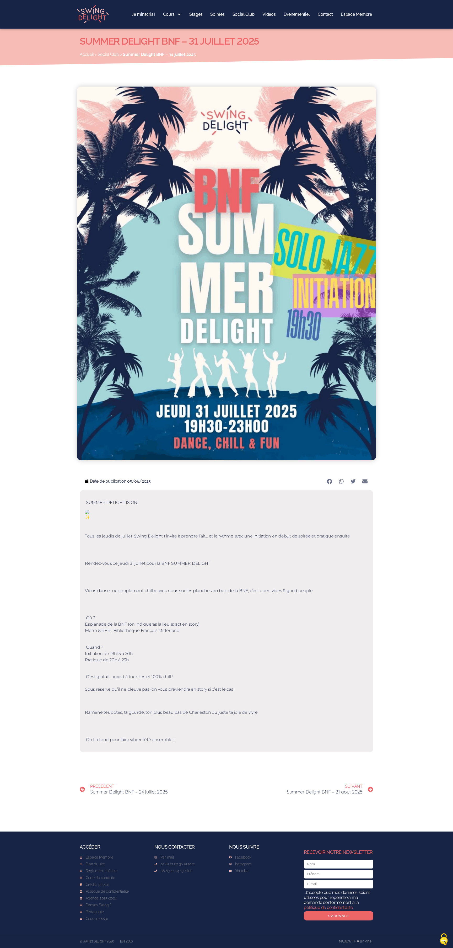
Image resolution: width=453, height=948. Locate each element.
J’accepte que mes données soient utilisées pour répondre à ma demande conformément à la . (337, 900)
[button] (329, 481)
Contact (325, 14)
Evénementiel (297, 14)
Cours (169, 14)
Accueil (87, 54)
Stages (196, 14)
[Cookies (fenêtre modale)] (444, 939)
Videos (269, 14)
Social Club (244, 14)
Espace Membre (356, 14)
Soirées (217, 14)
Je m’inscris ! (143, 14)
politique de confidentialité (328, 907)
